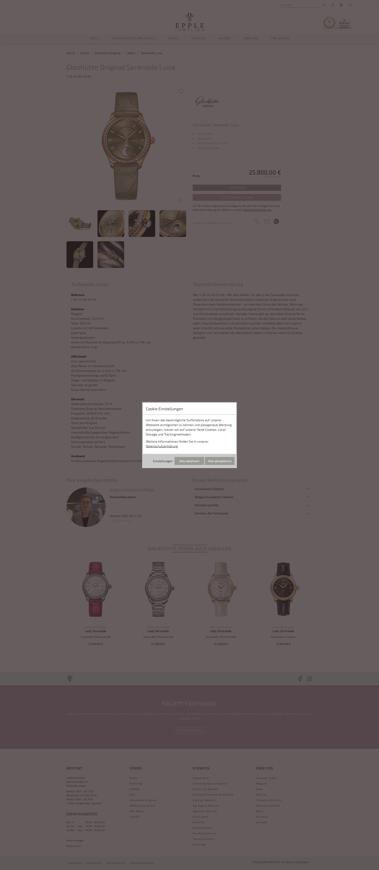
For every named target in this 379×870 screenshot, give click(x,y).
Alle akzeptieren (220, 461)
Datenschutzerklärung (162, 446)
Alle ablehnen (189, 461)
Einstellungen (163, 461)
